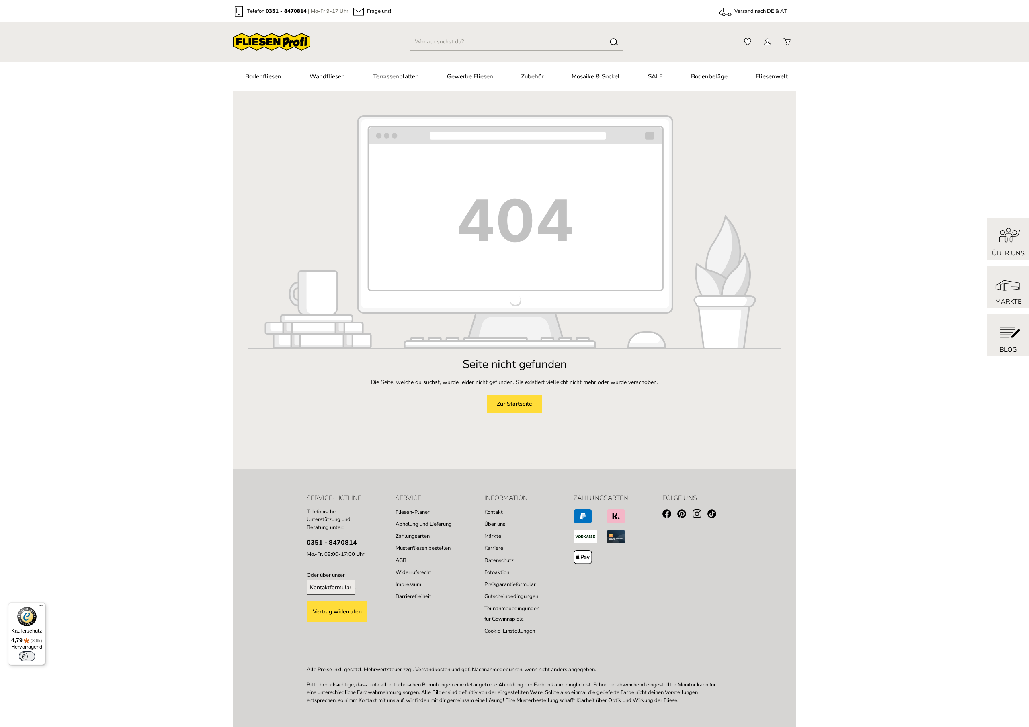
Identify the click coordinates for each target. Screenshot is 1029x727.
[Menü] (40, 607)
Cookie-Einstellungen (509, 631)
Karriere (493, 548)
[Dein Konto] (767, 42)
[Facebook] (669, 515)
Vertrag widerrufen (337, 611)
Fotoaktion (496, 572)
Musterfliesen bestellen (423, 548)
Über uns (494, 524)
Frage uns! (379, 11)
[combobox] (508, 42)
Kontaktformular (330, 587)
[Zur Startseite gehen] (271, 42)
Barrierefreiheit (413, 596)
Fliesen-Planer (413, 512)
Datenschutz (499, 560)
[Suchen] (614, 42)
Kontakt (493, 512)
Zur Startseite (514, 404)
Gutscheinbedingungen (511, 596)
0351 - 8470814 (286, 11)
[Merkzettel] (747, 42)
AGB (401, 560)
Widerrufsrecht (413, 572)
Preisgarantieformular (510, 584)
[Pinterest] (684, 515)
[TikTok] (714, 515)
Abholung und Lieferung (424, 524)
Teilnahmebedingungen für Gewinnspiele (511, 614)
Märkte (492, 536)
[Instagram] (700, 515)
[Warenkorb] (787, 42)
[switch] (27, 656)
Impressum (408, 584)
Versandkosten (432, 669)
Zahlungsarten (413, 536)
